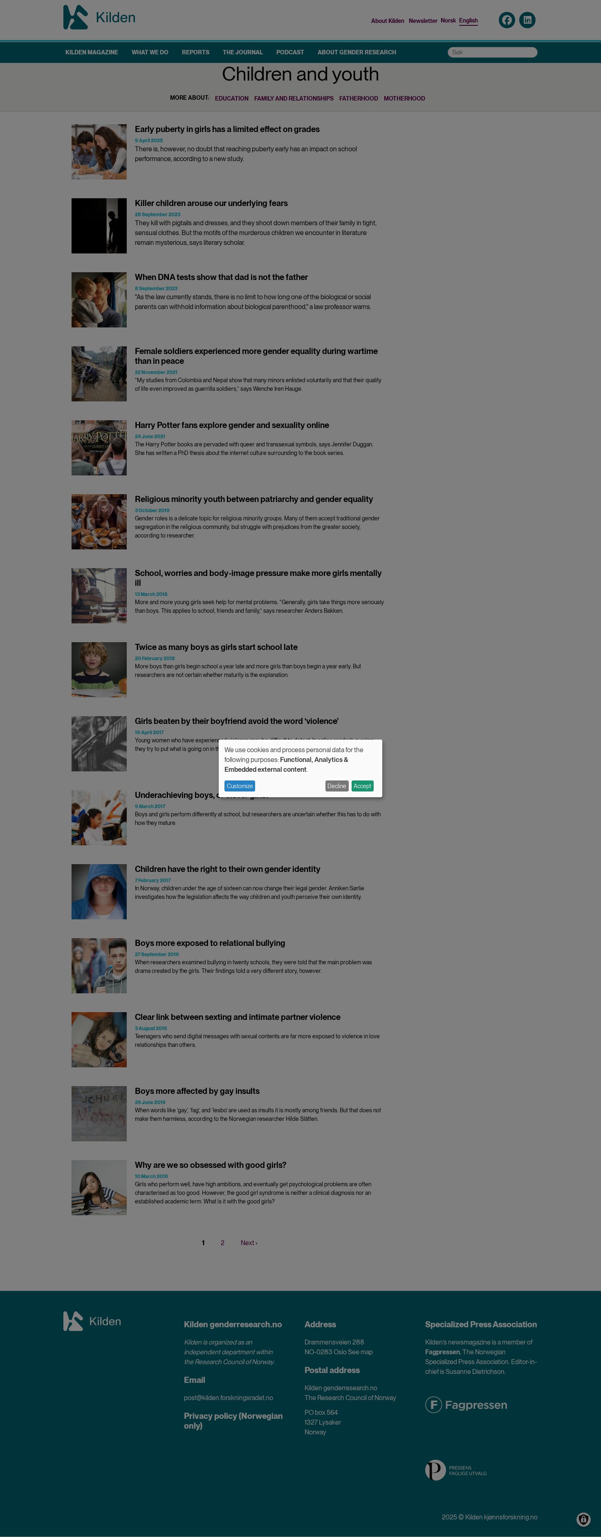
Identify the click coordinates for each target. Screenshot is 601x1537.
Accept (362, 786)
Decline (336, 786)
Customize (240, 786)
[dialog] (300, 768)
